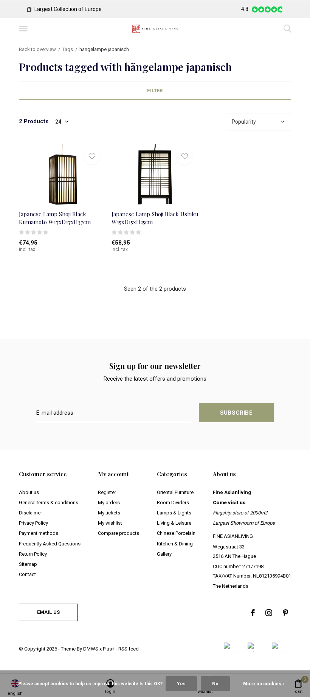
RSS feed (128, 649)
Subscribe (236, 412)
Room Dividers (173, 502)
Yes (181, 683)
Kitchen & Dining (175, 544)
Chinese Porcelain (176, 533)
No (215, 683)
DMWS (90, 649)
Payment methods (38, 533)
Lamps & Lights (174, 513)
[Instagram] (268, 612)
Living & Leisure (174, 523)
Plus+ (109, 649)
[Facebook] (253, 612)
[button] (24, 29)
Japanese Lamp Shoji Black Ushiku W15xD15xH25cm (155, 218)
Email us (48, 612)
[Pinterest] (285, 612)
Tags (67, 49)
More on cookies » (264, 683)
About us (29, 492)
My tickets (109, 513)
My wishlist (110, 523)
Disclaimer (30, 513)
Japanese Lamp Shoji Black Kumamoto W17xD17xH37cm (55, 218)
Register (107, 492)
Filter (155, 90)
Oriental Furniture (175, 492)
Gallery (164, 554)
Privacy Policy (33, 523)
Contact (27, 574)
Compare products (118, 533)
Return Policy (33, 554)
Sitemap (28, 564)
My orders (109, 502)
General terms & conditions (48, 502)
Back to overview (37, 49)
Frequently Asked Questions (50, 544)
